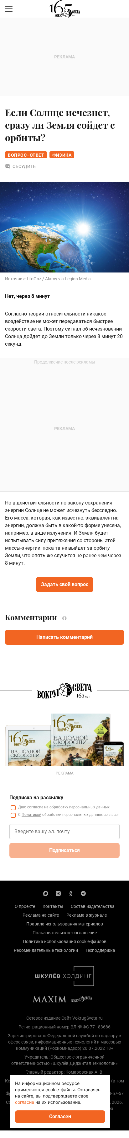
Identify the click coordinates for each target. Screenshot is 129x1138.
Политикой (31, 814)
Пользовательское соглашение (65, 932)
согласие (35, 807)
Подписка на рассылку (36, 798)
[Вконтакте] (58, 893)
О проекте (25, 906)
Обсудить (24, 166)
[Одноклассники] (70, 893)
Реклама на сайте (41, 915)
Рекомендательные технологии (46, 950)
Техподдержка (100, 950)
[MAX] (45, 893)
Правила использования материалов (64, 923)
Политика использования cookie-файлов (64, 941)
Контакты (53, 906)
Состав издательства (93, 906)
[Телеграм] (83, 893)
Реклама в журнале (86, 915)
